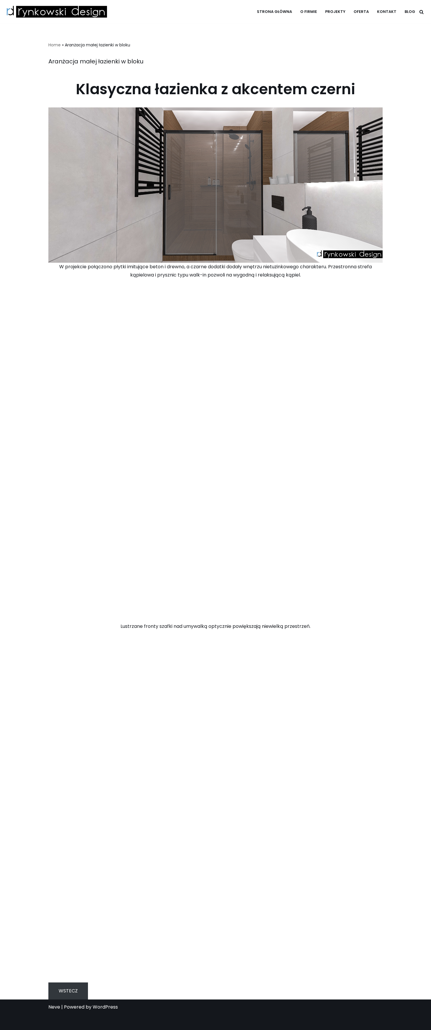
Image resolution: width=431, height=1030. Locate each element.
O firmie (308, 11)
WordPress (105, 1007)
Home (54, 45)
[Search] (421, 12)
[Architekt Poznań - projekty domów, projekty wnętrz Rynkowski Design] (55, 12)
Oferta (361, 11)
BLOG (410, 11)
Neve (54, 1007)
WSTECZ (68, 990)
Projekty (335, 11)
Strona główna (274, 11)
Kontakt (386, 11)
